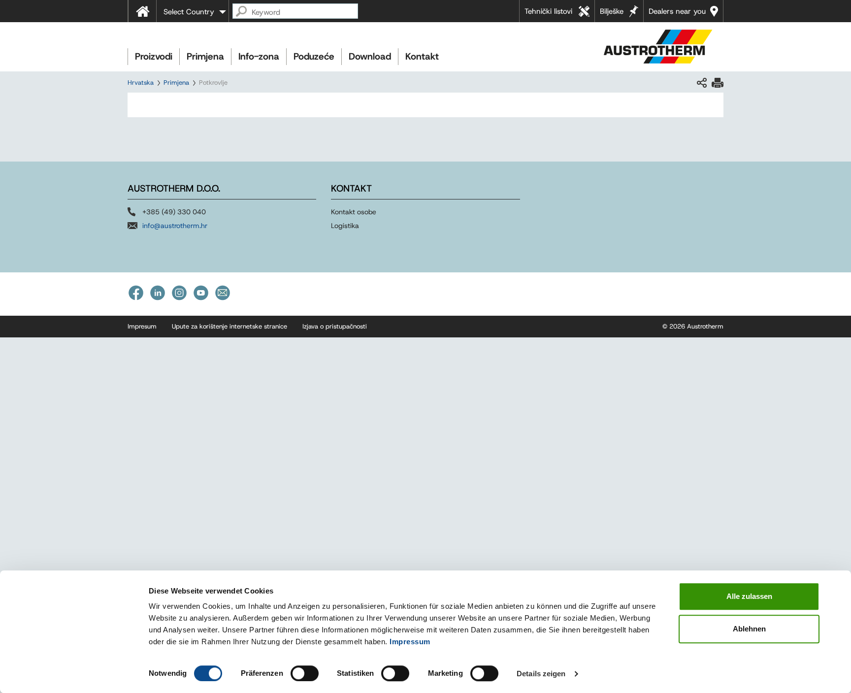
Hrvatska (141, 82)
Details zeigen (541, 673)
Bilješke (611, 11)
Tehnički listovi (548, 11)
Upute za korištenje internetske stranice (229, 326)
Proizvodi (153, 56)
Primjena (205, 56)
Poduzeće (314, 56)
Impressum (410, 641)
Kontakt (422, 56)
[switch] (305, 673)
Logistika (345, 225)
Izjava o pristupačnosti (334, 326)
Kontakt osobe (353, 211)
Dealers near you (677, 11)
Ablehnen (749, 629)
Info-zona (258, 56)
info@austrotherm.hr (174, 225)
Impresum (142, 326)
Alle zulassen (749, 596)
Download (370, 56)
